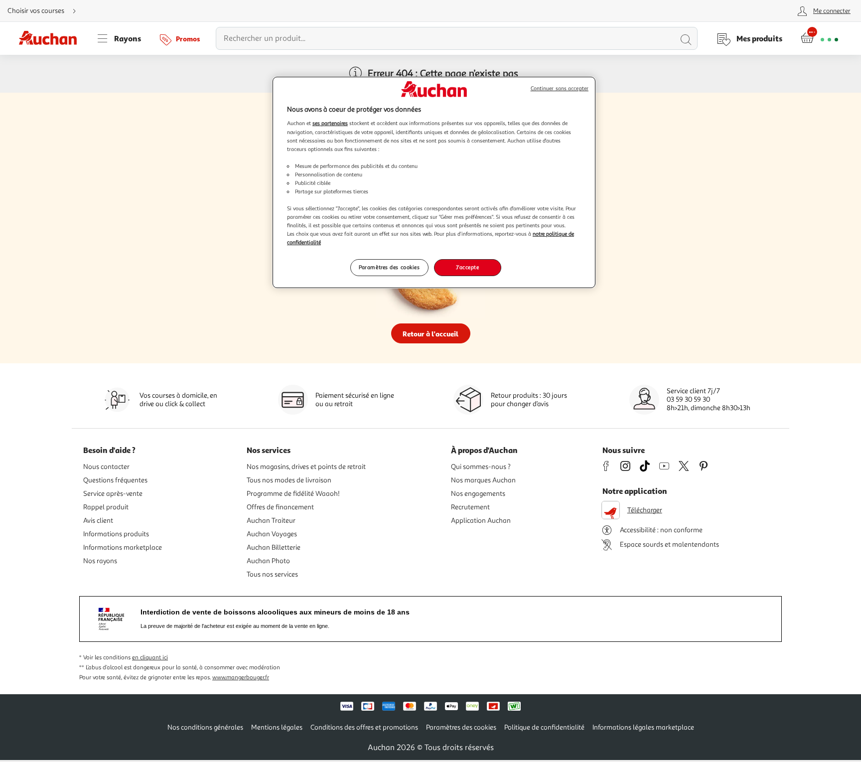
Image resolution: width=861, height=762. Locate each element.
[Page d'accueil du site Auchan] (51, 38)
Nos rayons (100, 561)
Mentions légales (276, 727)
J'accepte (467, 267)
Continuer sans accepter (559, 88)
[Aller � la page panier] (819, 38)
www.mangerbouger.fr (240, 677)
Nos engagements (478, 493)
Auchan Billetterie (273, 547)
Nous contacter (106, 466)
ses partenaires (330, 123)
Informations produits (116, 534)
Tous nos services (272, 574)
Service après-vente (113, 493)
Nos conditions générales (205, 727)
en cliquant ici (150, 657)
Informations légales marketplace (643, 727)
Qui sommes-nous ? (481, 466)
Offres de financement (280, 507)
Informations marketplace (122, 547)
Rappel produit (106, 507)
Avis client (98, 520)
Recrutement (470, 507)
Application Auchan (481, 520)
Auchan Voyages (272, 534)
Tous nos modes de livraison (289, 480)
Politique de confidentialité (544, 727)
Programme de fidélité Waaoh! (293, 493)
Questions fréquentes (115, 480)
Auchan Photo (268, 561)
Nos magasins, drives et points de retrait (306, 466)
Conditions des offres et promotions (364, 727)
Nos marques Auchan (483, 480)
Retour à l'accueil (430, 333)
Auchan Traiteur (271, 520)
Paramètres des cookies (389, 267)
